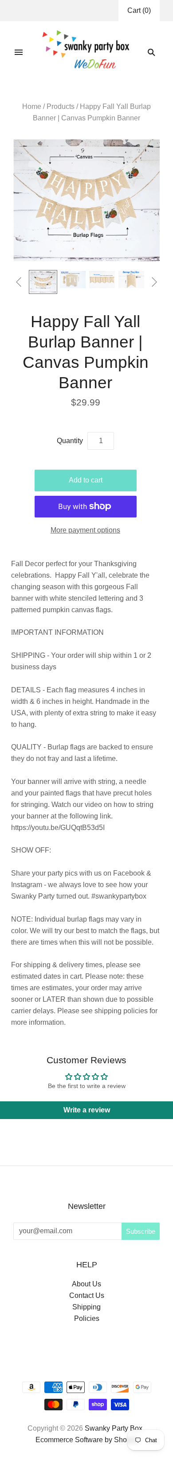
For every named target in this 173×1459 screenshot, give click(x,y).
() (139, 10)
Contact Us (86, 1295)
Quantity (70, 440)
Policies (86, 1318)
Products (61, 106)
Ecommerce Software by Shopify (86, 1440)
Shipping (86, 1307)
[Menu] (18, 52)
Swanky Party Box (113, 1428)
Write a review (86, 1110)
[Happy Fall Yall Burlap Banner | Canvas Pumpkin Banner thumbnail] (43, 282)
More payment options (85, 530)
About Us (86, 1284)
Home (31, 106)
